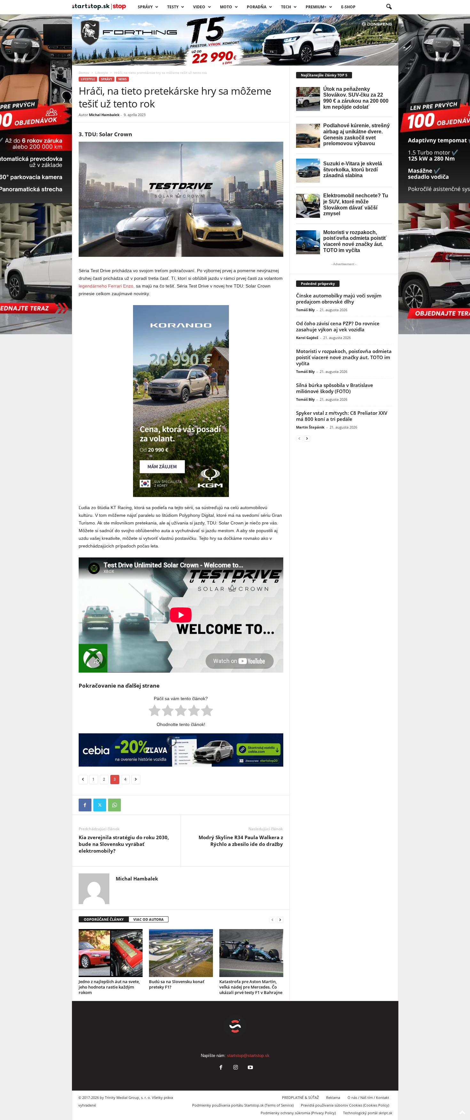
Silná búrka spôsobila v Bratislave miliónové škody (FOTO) (334, 388)
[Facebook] (85, 805)
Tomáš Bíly (305, 309)
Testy (172, 7)
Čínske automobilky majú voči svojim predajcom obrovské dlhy (338, 298)
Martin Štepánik (310, 427)
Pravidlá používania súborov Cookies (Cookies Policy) (345, 1105)
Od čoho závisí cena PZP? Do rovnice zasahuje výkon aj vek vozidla (338, 326)
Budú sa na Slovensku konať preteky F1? (176, 984)
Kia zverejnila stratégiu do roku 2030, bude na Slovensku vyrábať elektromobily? (124, 844)
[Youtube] (249, 1068)
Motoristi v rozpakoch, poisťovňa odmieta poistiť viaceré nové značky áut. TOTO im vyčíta (344, 357)
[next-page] (280, 919)
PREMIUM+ (316, 7)
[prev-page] (272, 919)
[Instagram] (235, 1068)
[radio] (155, 712)
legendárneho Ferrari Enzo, (107, 285)
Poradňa (256, 7)
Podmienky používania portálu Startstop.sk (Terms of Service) (243, 1105)
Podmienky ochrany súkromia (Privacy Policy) (298, 1112)
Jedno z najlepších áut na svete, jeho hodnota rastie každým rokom (109, 987)
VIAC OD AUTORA (148, 919)
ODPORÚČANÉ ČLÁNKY (104, 919)
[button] (389, 7)
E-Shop (348, 7)
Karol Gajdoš (307, 337)
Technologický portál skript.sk (367, 1112)
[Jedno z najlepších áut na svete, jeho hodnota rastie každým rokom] (111, 953)
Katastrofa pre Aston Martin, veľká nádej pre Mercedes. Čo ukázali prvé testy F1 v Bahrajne (250, 987)
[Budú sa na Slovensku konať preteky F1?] (181, 953)
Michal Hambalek (104, 114)
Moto (226, 7)
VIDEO (199, 7)
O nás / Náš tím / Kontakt (368, 1097)
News (122, 79)
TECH (286, 7)
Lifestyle (101, 72)
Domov (84, 72)
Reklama (333, 1097)
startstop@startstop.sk (248, 1055)
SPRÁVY (145, 7)
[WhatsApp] (114, 805)
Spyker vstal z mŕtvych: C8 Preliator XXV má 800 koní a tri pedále (341, 416)
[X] (99, 805)
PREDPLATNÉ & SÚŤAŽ (300, 1097)
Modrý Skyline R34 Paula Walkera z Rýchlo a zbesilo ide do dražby (241, 840)
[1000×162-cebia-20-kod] (181, 750)
